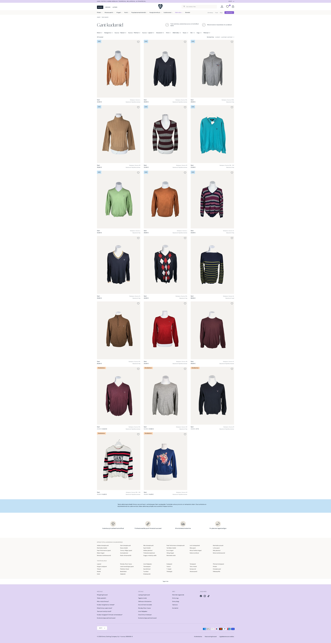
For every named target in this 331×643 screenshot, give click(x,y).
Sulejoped (169, 564)
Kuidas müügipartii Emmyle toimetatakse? (109, 615)
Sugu (198, 33)
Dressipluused (217, 569)
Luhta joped (216, 548)
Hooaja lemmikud (154, 12)
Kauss (184, 33)
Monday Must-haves (126, 564)
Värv (191, 33)
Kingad (119, 12)
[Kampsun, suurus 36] (118, 134)
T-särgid (169, 569)
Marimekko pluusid (218, 545)
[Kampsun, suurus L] (118, 69)
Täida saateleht (101, 598)
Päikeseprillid (216, 571)
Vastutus (175, 605)
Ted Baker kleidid (171, 548)
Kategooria (107, 33)
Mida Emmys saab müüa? (104, 608)
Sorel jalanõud (124, 553)
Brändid (187, 12)
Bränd (99, 33)
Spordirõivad (146, 569)
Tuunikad (145, 571)
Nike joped (193, 548)
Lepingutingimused (144, 595)
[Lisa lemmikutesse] (138, 42)
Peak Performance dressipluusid (175, 545)
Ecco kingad (170, 550)
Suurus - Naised (119, 33)
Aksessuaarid (109, 12)
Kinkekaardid (146, 574)
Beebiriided (123, 571)
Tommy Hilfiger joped (126, 550)
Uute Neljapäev (147, 564)
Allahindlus (178, 12)
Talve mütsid (193, 566)
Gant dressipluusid (125, 545)
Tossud (168, 566)
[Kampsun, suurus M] (212, 396)
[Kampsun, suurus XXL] (165, 69)
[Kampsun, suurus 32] (165, 134)
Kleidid (99, 571)
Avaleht (98, 17)
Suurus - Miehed (133, 33)
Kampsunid (193, 569)
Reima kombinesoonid (219, 553)
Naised (100, 7)
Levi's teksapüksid (195, 545)
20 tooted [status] (100, 37)
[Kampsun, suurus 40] (165, 396)
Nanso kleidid (124, 548)
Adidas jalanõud (147, 550)
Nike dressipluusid (148, 545)
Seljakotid (122, 574)
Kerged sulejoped (102, 566)
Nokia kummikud (194, 553)
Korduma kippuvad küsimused (106, 618)
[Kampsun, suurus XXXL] (212, 69)
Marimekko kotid (171, 555)
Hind (167, 33)
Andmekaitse (198, 636)
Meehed (107, 7)
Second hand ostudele (145, 605)
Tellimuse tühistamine (144, 601)
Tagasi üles (165, 581)
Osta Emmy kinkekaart (145, 615)
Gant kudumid (105, 17)
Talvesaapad (146, 566)
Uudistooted (167, 12)
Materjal (206, 33)
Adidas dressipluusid (103, 545)
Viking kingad (170, 553)
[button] (233, 6)
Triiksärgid (169, 571)
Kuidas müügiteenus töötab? (105, 605)
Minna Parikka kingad (195, 550)
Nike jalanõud (216, 550)
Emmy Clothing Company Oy (110, 636)
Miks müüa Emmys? (103, 601)
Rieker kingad (100, 553)
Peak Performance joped (104, 550)
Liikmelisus (210, 12)
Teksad (99, 569)
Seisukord (159, 33)
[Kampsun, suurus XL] (212, 199)
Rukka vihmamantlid (125, 555)
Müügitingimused (102, 595)
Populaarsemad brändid (138, 12)
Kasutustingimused (211, 636)
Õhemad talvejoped (218, 564)
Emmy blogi (175, 601)
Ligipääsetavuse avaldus (226, 636)
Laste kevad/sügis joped (127, 566)
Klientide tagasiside (178, 595)
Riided (99, 12)
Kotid (126, 12)
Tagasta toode (142, 598)
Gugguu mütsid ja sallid (149, 555)
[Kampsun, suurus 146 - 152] (212, 134)
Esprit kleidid (147, 548)
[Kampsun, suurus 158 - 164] (118, 461)
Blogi (221, 12)
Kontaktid (175, 608)
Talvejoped (193, 564)
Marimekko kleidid (102, 548)
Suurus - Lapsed (147, 33)
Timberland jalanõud (149, 553)
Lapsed (114, 7)
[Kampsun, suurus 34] (165, 461)
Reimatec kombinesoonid (104, 555)
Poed (216, 12)
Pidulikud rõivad (124, 569)
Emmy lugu (175, 598)
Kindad (215, 566)
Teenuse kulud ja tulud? (104, 611)
